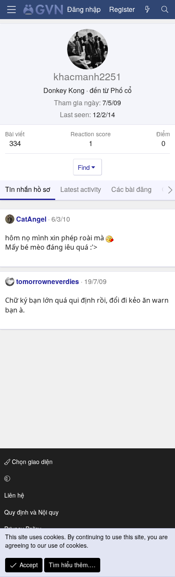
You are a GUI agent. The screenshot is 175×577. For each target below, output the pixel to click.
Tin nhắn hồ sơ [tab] (27, 189)
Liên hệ (14, 495)
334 (15, 143)
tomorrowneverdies (47, 281)
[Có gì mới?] (147, 9)
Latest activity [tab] (80, 189)
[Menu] (11, 9)
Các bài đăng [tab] (131, 189)
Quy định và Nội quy (31, 512)
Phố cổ (121, 90)
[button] (86, 478)
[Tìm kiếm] (164, 9)
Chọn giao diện (31, 461)
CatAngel (31, 219)
